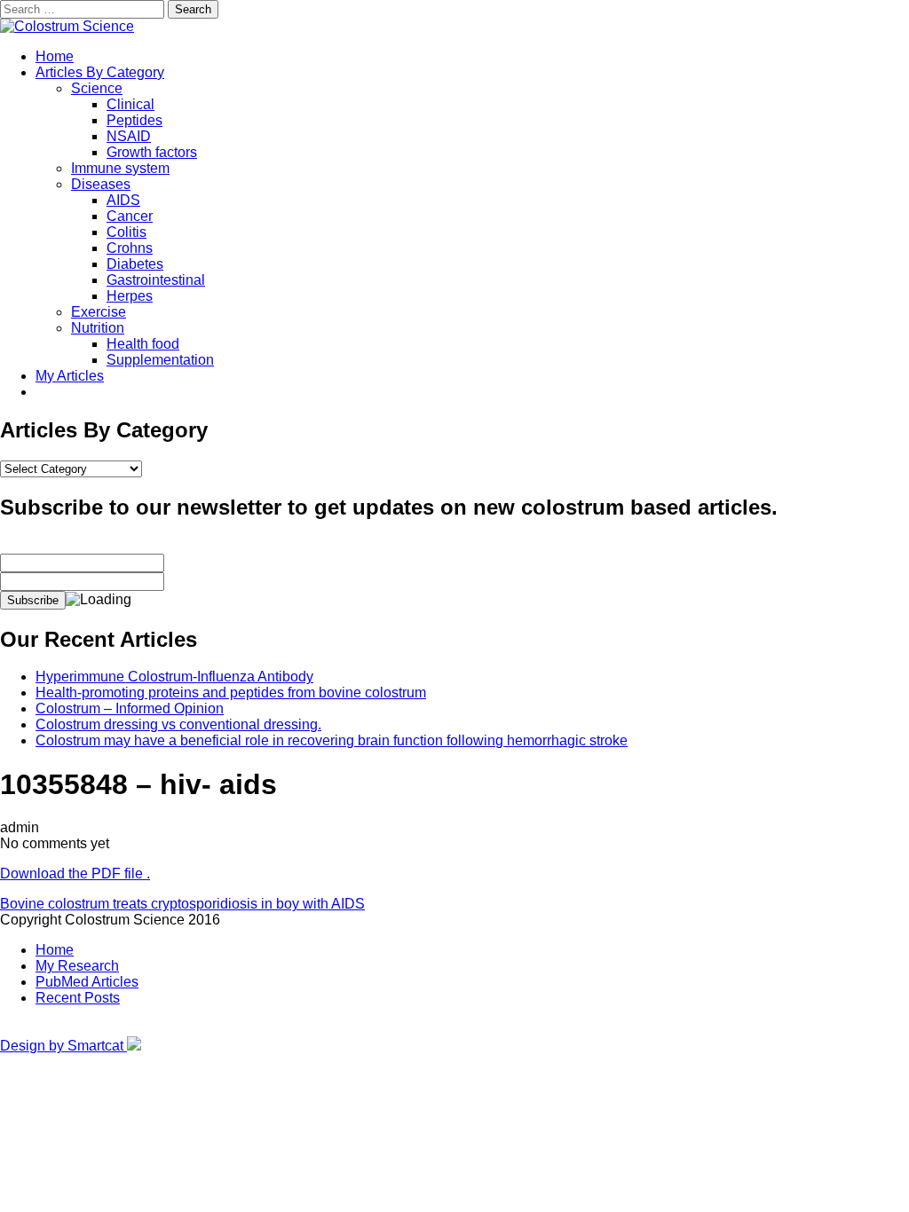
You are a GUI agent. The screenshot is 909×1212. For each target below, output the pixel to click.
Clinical (130, 104)
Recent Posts (78, 997)
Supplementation (160, 359)
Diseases (100, 184)
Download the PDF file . (75, 873)
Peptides (134, 120)
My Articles (70, 375)
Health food (143, 343)
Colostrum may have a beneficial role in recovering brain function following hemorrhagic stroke (332, 740)
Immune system (120, 168)
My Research (77, 965)
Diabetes (135, 264)
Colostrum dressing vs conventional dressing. (178, 724)
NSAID (129, 136)
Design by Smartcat (63, 1045)
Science (97, 88)
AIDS (123, 200)
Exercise (98, 311)
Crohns (130, 248)
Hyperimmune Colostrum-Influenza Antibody (174, 676)
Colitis (126, 232)
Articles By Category (100, 72)
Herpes (130, 295)
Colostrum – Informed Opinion (130, 708)
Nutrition (97, 327)
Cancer (130, 216)
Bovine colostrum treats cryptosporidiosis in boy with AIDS (182, 903)
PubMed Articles (87, 981)
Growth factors (152, 152)
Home (55, 56)
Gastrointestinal (156, 279)
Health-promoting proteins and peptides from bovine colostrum (231, 692)
